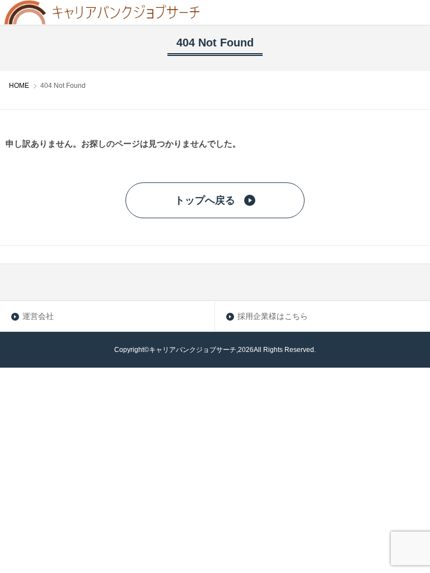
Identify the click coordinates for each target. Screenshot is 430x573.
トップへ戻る (205, 200)
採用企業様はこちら (272, 316)
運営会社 (38, 316)
